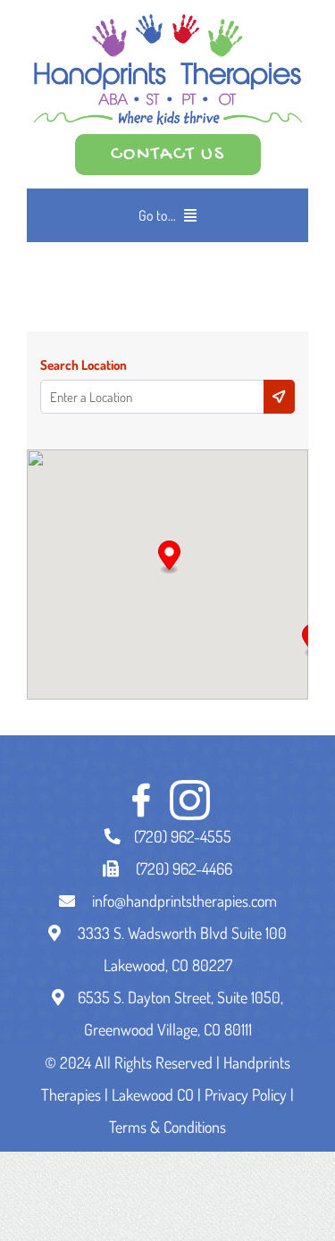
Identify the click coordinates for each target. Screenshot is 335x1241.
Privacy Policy (246, 1094)
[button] (169, 557)
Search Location (83, 365)
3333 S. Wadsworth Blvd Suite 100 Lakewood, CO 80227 (180, 949)
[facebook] (141, 800)
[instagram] (190, 800)
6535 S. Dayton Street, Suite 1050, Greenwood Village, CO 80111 (180, 1013)
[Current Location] (279, 397)
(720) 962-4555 (182, 836)
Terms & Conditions (167, 1126)
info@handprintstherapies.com (184, 900)
